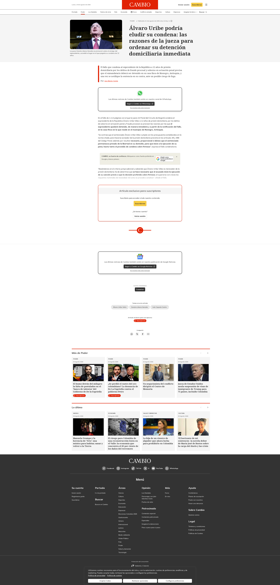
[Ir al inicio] (140, 4)
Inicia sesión (140, 216)
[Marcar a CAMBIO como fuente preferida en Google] (164, 159)
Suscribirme (140, 203)
